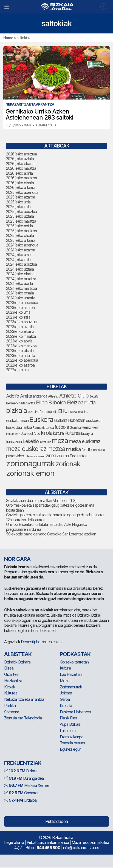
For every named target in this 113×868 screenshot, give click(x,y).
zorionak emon (30, 473)
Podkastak (75, 654)
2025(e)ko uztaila (20, 216)
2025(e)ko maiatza (21, 221)
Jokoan (66, 693)
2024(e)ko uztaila (20, 269)
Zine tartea (78, 455)
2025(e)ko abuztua (21, 211)
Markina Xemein (29, 785)
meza (60, 440)
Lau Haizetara (71, 674)
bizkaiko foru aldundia (42, 412)
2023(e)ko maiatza (21, 336)
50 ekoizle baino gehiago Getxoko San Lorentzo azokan (51, 534)
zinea (51, 455)
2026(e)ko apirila (19, 173)
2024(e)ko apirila (19, 283)
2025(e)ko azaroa (20, 197)
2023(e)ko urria (18, 312)
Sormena (11, 711)
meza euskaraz (84, 441)
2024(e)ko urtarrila (20, 298)
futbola (62, 427)
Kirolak (9, 687)
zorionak (68, 464)
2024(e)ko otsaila (20, 293)
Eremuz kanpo (71, 736)
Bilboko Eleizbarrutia (71, 402)
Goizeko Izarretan (74, 662)
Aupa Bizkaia (70, 724)
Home (8, 37)
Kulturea (72, 433)
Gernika (75, 428)
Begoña (93, 396)
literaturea (45, 442)
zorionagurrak (30, 463)
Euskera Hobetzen (69, 420)
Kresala (66, 705)
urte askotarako (35, 456)
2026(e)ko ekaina (20, 163)
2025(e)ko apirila (19, 225)
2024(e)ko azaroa (20, 250)
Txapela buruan (72, 742)
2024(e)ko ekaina (20, 273)
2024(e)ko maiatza (21, 278)
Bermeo (12, 403)
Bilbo (41, 402)
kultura (58, 433)
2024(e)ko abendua (22, 245)
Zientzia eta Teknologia (23, 718)
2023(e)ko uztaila (19, 326)
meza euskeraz (26, 448)
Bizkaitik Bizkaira (17, 662)
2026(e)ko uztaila (20, 158)
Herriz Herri (90, 427)
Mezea (65, 680)
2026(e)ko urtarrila (20, 187)
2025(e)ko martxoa (21, 230)
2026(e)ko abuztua (21, 154)
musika (73, 449)
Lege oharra (14, 842)
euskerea (93, 420)
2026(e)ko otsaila (20, 182)
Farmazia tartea (43, 428)
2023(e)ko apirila (19, 341)
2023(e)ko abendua (22, 302)
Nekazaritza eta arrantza (24, 699)
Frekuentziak (22, 763)
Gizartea (11, 674)
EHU (62, 411)
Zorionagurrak (71, 687)
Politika (10, 705)
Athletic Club (74, 395)
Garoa (65, 699)
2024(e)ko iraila (18, 259)
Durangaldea (26, 778)
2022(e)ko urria (18, 369)
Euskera (41, 419)
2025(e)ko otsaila (20, 235)
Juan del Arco (30, 434)
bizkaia (16, 410)
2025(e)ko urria (18, 202)
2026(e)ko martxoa (21, 177)
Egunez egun (70, 749)
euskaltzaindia (17, 420)
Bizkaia (23, 770)
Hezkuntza (13, 680)
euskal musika (78, 412)
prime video (15, 456)
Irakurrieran (13, 434)
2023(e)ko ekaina (20, 331)
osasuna (99, 450)
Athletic (53, 396)
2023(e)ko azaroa (20, 307)
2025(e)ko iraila (18, 206)
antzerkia (40, 396)
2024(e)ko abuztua (21, 264)
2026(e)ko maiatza (21, 168)
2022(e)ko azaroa (20, 365)
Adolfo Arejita (19, 396)
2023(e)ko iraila (18, 317)
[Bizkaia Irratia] (56, 6)
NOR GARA (17, 559)
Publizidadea (56, 821)
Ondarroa (24, 792)
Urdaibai (23, 800)
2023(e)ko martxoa (21, 346)
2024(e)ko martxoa (21, 288)
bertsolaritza (26, 403)
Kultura (65, 668)
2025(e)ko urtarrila (20, 240)
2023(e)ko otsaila (19, 350)
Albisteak (18, 654)
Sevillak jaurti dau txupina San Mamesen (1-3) (41, 500)
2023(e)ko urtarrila (20, 355)
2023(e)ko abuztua (21, 321)
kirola (46, 433)
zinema (63, 455)
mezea (56, 449)
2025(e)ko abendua (22, 192)
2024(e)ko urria (18, 254)
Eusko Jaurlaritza (19, 427)
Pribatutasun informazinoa (48, 842)
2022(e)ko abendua (22, 360)
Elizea (8, 668)
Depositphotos (33, 641)
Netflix (86, 449)
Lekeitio (30, 441)
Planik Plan (68, 718)
